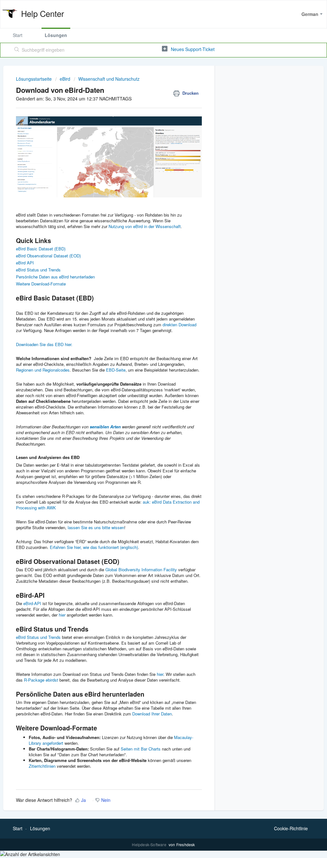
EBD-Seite (115, 370)
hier (62, 615)
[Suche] (17, 50)
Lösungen (56, 35)
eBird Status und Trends (38, 270)
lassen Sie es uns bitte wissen (96, 527)
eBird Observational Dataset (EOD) (48, 256)
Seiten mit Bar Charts (141, 749)
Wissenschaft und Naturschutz (109, 79)
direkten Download (179, 325)
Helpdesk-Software (149, 844)
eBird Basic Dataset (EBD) (40, 249)
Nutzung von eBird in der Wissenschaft (145, 226)
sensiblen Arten (105, 427)
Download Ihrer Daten (152, 714)
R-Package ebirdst (41, 680)
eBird (65, 79)
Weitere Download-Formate (41, 284)
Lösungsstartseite (34, 79)
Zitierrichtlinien (42, 766)
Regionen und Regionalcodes (43, 370)
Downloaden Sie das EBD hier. (44, 344)
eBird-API (32, 603)
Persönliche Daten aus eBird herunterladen (55, 277)
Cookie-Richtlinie (291, 828)
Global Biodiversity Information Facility (141, 569)
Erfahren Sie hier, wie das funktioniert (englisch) (94, 547)
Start (17, 35)
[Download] (152, 355)
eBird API (25, 263)
